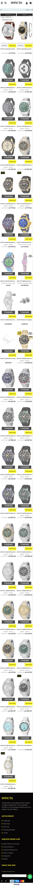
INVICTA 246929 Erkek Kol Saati (25, 474)
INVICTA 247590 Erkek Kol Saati (25, 87)
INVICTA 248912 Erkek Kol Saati (8, 745)
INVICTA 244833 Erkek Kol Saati (25, 203)
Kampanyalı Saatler (9, 830)
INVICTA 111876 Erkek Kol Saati (25, 242)
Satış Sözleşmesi (8, 847)
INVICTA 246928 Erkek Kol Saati (8, 242)
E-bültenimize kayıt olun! (8, 871)
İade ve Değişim (8, 853)
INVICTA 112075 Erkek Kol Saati (8, 281)
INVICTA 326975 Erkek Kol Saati (25, 358)
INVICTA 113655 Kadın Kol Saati (25, 281)
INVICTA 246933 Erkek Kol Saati (8, 436)
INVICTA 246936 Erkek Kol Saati (25, 397)
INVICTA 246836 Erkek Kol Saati (8, 629)
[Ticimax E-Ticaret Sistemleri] (16, 885)
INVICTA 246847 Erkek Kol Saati (8, 552)
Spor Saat (6, 827)
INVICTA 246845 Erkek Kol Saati (25, 165)
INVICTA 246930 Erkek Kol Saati (8, 474)
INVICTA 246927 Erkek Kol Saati (8, 513)
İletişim (5, 859)
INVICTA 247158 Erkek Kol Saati (8, 397)
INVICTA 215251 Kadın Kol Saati (8, 319)
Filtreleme (8, 14)
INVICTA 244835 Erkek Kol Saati (8, 203)
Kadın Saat (6, 824)
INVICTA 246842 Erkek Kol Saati (25, 590)
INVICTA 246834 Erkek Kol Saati (8, 668)
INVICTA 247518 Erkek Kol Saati (25, 126)
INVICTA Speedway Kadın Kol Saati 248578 (25, 49)
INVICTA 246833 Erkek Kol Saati (25, 668)
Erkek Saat (6, 821)
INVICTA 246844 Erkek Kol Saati (25, 552)
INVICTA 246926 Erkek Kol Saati (25, 513)
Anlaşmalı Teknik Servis (10, 850)
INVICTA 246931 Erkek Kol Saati (25, 436)
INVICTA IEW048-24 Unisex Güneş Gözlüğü (8, 358)
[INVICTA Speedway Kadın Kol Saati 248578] (25, 30)
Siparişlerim (6, 856)
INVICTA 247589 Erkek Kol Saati (8, 126)
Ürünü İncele (12, 45)
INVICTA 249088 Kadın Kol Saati (8, 784)
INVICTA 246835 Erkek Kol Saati (25, 629)
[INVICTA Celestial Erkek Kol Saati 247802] (8, 30)
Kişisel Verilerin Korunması (11, 844)
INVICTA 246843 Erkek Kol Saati (8, 590)
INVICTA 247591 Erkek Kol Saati (8, 87)
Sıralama (24, 14)
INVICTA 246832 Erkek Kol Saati (8, 706)
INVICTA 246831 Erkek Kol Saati (25, 706)
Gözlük (5, 833)
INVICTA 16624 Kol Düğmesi (25, 319)
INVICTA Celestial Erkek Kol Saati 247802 (8, 49)
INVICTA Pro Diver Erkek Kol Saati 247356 (25, 745)
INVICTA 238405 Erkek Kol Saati (8, 165)
